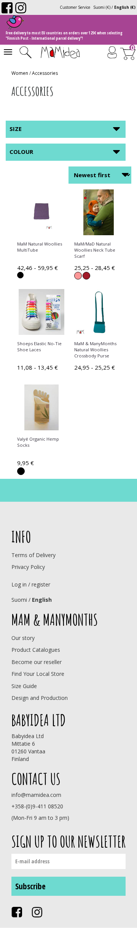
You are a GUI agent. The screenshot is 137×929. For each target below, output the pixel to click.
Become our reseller (36, 662)
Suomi (19, 599)
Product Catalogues (35, 649)
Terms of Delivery (33, 555)
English (42, 599)
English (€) (124, 7)
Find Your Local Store (37, 673)
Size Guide (24, 686)
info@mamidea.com (36, 794)
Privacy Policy (28, 566)
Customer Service (75, 7)
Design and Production (39, 697)
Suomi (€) (101, 7)
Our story (23, 637)
